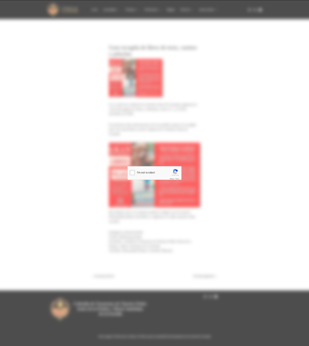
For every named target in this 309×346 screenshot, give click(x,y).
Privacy (172, 178)
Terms (177, 178)
